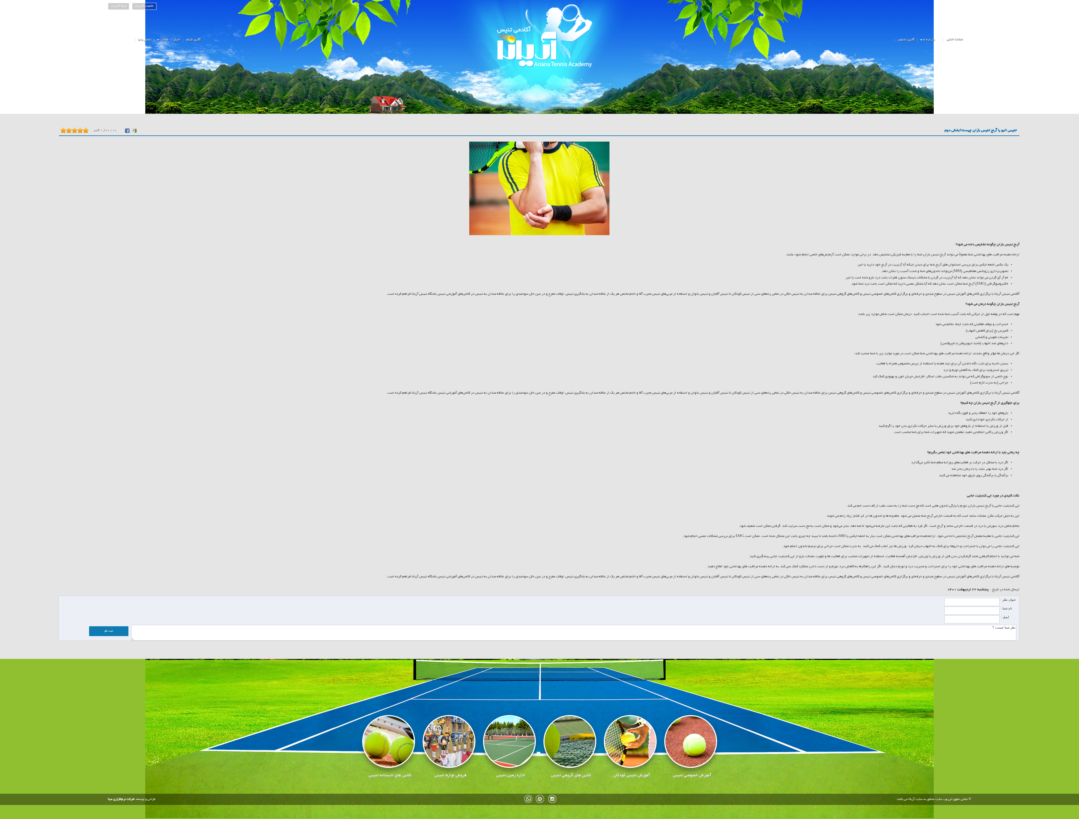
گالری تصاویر (906, 40)
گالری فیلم (193, 40)
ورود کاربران (118, 6)
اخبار (177, 40)
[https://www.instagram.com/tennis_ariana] (552, 799)
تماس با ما (144, 40)
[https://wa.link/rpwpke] (528, 799)
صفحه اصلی (954, 39)
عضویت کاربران (144, 6)
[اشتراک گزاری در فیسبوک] (127, 130)
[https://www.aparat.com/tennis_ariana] (540, 799)
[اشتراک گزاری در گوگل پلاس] (134, 130)
